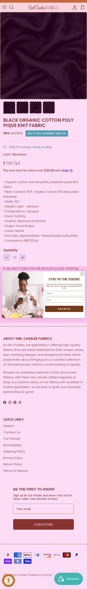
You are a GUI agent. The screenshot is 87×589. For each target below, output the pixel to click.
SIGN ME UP (64, 309)
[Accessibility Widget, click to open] (8, 580)
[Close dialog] (82, 274)
